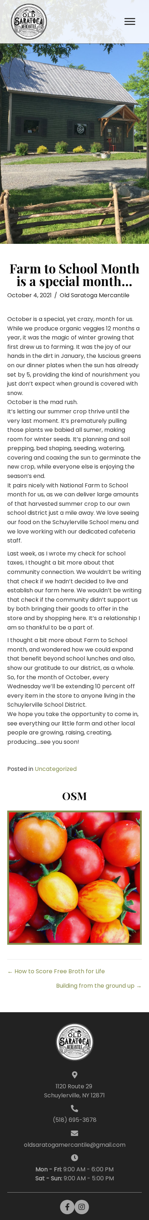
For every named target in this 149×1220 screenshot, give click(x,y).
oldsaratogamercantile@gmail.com (74, 1145)
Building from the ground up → (99, 986)
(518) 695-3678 (75, 1120)
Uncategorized (56, 769)
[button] (129, 21)
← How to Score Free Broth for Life (56, 971)
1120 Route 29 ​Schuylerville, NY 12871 (74, 1091)
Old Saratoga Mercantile (94, 295)
